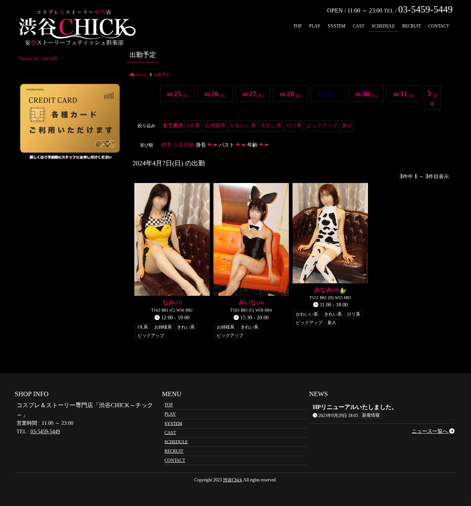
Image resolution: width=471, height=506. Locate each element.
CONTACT (438, 26)
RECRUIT (411, 26)
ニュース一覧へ (430, 431)
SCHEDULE (383, 26)
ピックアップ (322, 125)
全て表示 (173, 125)
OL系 (194, 125)
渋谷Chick (232, 479)
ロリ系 (294, 125)
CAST (358, 26)
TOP (297, 26)
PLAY (315, 26)
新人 (347, 125)
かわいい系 (243, 125)
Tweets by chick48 (37, 58)
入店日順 (183, 145)
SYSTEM (337, 26)
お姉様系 (215, 125)
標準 (166, 145)
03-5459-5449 (45, 431)
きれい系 (271, 125)
